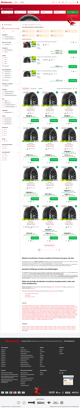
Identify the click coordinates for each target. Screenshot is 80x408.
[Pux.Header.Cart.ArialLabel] (73, 2)
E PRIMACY (41, 305)
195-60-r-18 (37, 327)
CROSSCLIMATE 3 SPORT (62, 308)
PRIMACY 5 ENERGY (66, 309)
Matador (41, 357)
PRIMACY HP (34, 311)
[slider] (18, 28)
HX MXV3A (69, 317)
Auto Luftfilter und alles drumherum (32, 293)
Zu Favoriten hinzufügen (71, 42)
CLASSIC (73, 316)
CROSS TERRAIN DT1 (33, 317)
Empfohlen (40, 88)
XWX (52, 319)
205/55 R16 (60, 286)
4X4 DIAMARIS (32, 312)
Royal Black (42, 366)
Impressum (23, 383)
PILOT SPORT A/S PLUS (63, 315)
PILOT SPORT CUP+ (53, 316)
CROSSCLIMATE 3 (44, 307)
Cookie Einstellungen (25, 385)
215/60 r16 (3, 360)
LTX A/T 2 (74, 317)
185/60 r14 (3, 362)
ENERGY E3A (56, 313)
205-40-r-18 (56, 327)
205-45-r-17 (65, 327)
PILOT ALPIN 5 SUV (52, 307)
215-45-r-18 (74, 329)
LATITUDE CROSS (32, 309)
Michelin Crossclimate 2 (25, 351)
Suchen (72, 12)
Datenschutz (23, 381)
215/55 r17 (3, 357)
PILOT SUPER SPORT (60, 307)
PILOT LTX (29, 319)
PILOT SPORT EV (25, 307)
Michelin (36, 264)
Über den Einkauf (24, 372)
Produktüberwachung (75, 42)
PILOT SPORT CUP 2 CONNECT (30, 315)
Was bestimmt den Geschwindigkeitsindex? (9, 374)
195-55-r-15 (65, 326)
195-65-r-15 (42, 327)
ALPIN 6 (34, 308)
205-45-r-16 (60, 327)
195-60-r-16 (33, 327)
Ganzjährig (61, 353)
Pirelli (41, 362)
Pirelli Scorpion (24, 360)
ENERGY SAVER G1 (49, 317)
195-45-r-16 (51, 326)
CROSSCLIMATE (55, 312)
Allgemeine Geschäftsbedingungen (27, 374)
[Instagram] (62, 373)
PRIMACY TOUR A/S (67, 316)
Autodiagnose (27, 295)
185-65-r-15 (47, 326)
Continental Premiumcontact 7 (27, 355)
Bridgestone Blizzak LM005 (26, 366)
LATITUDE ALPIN (25, 312)
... (53, 249)
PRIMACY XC (46, 319)
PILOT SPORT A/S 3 (63, 313)
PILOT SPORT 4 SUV (48, 305)
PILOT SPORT (33, 316)
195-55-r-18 (74, 326)
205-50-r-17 (74, 327)
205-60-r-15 (37, 329)
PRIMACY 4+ (38, 307)
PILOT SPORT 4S (25, 305)
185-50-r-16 (33, 326)
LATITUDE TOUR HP (53, 308)
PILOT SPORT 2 (39, 316)
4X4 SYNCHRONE (66, 311)
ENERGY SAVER (50, 311)
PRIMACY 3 (68, 305)
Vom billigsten (26, 88)
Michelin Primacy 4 (24, 362)
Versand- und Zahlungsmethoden (27, 378)
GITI (41, 353)
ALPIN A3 (37, 312)
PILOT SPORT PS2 (71, 308)
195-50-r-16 (60, 326)
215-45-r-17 (69, 329)
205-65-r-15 (51, 329)
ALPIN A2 (29, 316)
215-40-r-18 (60, 329)
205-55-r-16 (24, 329)
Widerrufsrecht (23, 376)
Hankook (42, 355)
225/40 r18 (3, 355)
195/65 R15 (54, 286)
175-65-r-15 (28, 326)
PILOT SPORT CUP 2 (56, 305)
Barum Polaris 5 (24, 349)
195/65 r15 (3, 353)
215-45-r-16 (65, 329)
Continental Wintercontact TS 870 (27, 357)
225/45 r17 (3, 351)
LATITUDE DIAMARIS (31, 313)
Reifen (33, 286)
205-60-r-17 (47, 329)
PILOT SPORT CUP (46, 316)
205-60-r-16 (42, 329)
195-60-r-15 (28, 327)
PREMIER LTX (60, 316)
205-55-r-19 (33, 329)
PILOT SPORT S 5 (49, 309)
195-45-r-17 (56, 326)
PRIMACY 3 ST (34, 319)
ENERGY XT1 (56, 317)
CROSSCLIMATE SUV (27, 311)
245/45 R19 (33, 288)
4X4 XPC (52, 313)
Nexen (41, 360)
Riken (41, 364)
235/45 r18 (3, 358)
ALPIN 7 (47, 308)
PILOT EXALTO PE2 (62, 312)
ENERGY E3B (24, 313)
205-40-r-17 (51, 327)
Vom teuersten (33, 88)
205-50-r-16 (69, 327)
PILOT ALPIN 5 (63, 305)
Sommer (61, 349)
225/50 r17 (3, 366)
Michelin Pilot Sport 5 (25, 364)
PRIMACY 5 (73, 305)
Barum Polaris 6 (24, 353)
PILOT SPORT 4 (36, 305)
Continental (42, 351)
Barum (41, 349)
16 (56, 249)
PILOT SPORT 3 (39, 309)
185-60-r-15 (42, 326)
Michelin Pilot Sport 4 (25, 358)
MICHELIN (32, 24)
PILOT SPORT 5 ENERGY (42, 311)
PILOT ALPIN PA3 (54, 315)
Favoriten (56, 2)
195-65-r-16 (47, 327)
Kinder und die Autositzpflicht (7, 372)
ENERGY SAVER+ (25, 309)
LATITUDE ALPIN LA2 (57, 309)
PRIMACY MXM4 (40, 319)
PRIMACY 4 (31, 305)
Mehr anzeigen (5, 66)
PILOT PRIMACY (39, 313)
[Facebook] (60, 373)
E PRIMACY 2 (69, 313)
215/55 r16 (3, 364)
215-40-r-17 (56, 329)
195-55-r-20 (24, 327)
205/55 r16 (3, 349)
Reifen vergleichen (59, 2)
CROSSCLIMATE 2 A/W (57, 311)
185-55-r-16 (37, 326)
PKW (29, 24)
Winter (60, 351)
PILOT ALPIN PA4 (32, 307)
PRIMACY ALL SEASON (70, 312)
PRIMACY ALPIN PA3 (40, 315)
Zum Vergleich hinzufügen (73, 42)
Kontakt (41, 372)
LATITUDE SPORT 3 (68, 307)
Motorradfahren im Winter (30, 296)
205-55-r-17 (28, 329)
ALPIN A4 (44, 309)
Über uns (41, 374)
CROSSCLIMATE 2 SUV (41, 308)
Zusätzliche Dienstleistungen (26, 379)
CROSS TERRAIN (25, 317)
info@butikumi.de (70, 341)
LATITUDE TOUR (48, 315)
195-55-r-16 (69, 326)
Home (23, 24)
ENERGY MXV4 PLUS (41, 317)
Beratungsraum (51, 291)
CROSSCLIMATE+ (26, 308)
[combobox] (7, 12)
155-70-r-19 (24, 326)
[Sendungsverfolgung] (53, 2)
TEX (50, 319)
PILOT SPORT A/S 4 (46, 313)
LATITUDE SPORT (73, 311)
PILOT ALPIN (24, 319)
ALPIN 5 (31, 308)
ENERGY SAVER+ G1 (63, 317)
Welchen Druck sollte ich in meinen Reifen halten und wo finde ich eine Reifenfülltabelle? (9, 381)
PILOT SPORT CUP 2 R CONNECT (45, 312)
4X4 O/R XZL (70, 315)
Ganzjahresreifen (30, 261)
